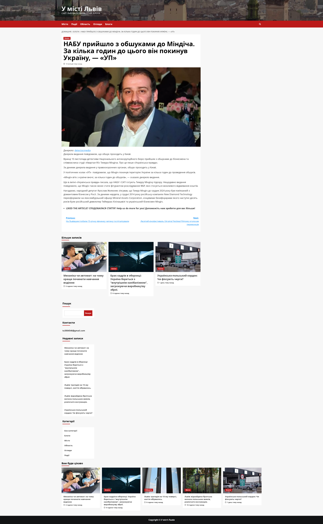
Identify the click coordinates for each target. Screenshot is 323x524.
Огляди (97, 24)
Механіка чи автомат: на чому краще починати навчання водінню (83, 279)
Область (85, 24)
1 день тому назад (166, 283)
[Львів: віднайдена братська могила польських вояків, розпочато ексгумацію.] (202, 480)
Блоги (108, 24)
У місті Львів (82, 9)
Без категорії (70, 430)
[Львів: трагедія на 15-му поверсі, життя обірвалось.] (161, 480)
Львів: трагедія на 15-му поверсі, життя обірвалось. (77, 386)
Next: (170, 221)
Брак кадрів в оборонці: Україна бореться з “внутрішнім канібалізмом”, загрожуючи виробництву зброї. (128, 282)
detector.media (83, 150)
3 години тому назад (74, 286)
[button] (260, 24)
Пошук (66, 303)
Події (74, 24)
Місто (65, 24)
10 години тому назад (195, 505)
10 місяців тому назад (74, 64)
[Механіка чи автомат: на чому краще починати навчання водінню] (84, 257)
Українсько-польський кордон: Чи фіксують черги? (177, 277)
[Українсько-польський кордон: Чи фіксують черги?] (177, 257)
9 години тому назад (121, 293)
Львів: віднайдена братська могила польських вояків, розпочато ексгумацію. (78, 399)
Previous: (97, 220)
